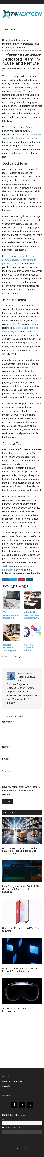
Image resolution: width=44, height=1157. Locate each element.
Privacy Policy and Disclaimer (12, 1081)
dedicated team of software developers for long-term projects (20, 260)
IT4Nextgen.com (29, 1149)
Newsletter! (6, 1096)
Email (5, 759)
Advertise (5, 1091)
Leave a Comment (8, 71)
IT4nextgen (22, 14)
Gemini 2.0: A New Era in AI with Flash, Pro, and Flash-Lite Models (21, 970)
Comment (8, 722)
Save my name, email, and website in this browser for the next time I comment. (21, 791)
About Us (5, 1076)
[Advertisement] (22, 1041)
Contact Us (6, 1086)
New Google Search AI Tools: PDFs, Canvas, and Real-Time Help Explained (21, 889)
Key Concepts (16, 657)
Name (6, 746)
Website (6, 771)
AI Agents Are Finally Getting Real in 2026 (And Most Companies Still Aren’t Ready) (21, 851)
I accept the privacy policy (14, 1127)
